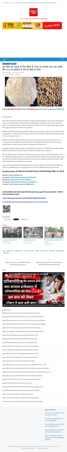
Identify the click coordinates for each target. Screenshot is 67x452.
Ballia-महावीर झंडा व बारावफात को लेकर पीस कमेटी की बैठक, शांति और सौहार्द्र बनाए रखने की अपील (22, 375)
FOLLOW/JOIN (49, 192)
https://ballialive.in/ (15, 175)
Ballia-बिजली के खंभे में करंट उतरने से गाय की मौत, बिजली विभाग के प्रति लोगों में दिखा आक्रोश (21, 328)
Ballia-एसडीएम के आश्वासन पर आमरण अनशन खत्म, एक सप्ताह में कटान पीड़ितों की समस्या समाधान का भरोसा (24, 364)
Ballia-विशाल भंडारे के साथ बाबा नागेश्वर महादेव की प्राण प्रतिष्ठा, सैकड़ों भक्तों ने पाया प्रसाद (21, 313)
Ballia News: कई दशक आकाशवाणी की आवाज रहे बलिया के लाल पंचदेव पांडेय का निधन (20, 339)
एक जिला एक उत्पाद (29, 251)
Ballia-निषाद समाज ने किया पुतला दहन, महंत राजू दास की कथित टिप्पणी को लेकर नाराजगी (20, 335)
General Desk (7, 72)
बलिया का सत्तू (44, 251)
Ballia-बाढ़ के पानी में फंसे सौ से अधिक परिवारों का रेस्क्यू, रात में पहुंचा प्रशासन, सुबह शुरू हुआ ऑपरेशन (22, 387)
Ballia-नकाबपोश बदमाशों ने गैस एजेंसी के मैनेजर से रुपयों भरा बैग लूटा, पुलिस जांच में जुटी (20, 357)
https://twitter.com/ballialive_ (21, 179)
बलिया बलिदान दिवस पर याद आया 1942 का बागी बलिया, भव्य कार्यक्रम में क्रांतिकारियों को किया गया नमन (54, 240)
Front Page (6, 63)
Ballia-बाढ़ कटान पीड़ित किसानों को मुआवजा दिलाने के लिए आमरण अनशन (17, 383)
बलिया (37, 251)
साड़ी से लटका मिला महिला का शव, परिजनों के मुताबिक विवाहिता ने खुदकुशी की (54, 437)
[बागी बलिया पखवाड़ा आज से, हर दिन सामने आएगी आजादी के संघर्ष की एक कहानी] (33, 232)
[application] (33, 289)
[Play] (4, 305)
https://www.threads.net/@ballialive (21, 184)
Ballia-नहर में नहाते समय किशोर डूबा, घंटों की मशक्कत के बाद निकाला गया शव (18, 394)
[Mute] (60, 305)
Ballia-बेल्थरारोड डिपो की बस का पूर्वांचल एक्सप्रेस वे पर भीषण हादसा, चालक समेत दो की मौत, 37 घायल (23, 316)
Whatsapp (38, 192)
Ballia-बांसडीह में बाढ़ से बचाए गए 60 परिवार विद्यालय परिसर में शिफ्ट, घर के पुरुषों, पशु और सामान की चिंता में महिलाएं (25, 368)
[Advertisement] (33, 43)
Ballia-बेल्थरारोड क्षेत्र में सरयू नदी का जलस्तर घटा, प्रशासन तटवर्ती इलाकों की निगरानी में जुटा (21, 379)
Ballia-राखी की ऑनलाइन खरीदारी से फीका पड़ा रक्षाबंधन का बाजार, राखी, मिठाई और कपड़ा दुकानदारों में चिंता (24, 324)
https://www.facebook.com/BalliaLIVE (23, 177)
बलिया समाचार (60, 251)
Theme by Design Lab (41, 448)
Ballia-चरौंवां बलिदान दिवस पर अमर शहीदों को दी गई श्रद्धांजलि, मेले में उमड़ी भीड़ (18, 361)
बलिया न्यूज (52, 251)
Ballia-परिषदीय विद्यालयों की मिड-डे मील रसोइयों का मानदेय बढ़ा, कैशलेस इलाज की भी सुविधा (20, 390)
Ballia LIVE (10, 251)
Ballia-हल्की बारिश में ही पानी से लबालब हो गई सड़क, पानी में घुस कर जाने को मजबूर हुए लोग (20, 346)
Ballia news (19, 251)
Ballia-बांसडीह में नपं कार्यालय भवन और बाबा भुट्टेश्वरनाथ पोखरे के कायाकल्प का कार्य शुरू (20, 353)
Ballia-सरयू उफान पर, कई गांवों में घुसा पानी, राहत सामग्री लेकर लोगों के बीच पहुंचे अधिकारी (20, 398)
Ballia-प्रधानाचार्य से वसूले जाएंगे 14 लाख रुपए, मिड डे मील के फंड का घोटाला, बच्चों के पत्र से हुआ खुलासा (23, 320)
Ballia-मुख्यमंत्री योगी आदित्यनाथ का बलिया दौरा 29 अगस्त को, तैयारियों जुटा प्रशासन (19, 342)
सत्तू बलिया (6, 253)
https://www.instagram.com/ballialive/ (23, 182)
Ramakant (47, 418)
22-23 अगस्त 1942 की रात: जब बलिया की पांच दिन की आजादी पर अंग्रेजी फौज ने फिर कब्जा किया (22, 401)
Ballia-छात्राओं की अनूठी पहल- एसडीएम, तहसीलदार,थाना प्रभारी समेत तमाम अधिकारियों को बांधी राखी (41, 2)
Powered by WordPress (28, 448)
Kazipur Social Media (50, 435)
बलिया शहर (14, 63)
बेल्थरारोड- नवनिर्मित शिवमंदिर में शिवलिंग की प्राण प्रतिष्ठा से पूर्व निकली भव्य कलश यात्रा (20, 350)
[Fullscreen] (62, 305)
